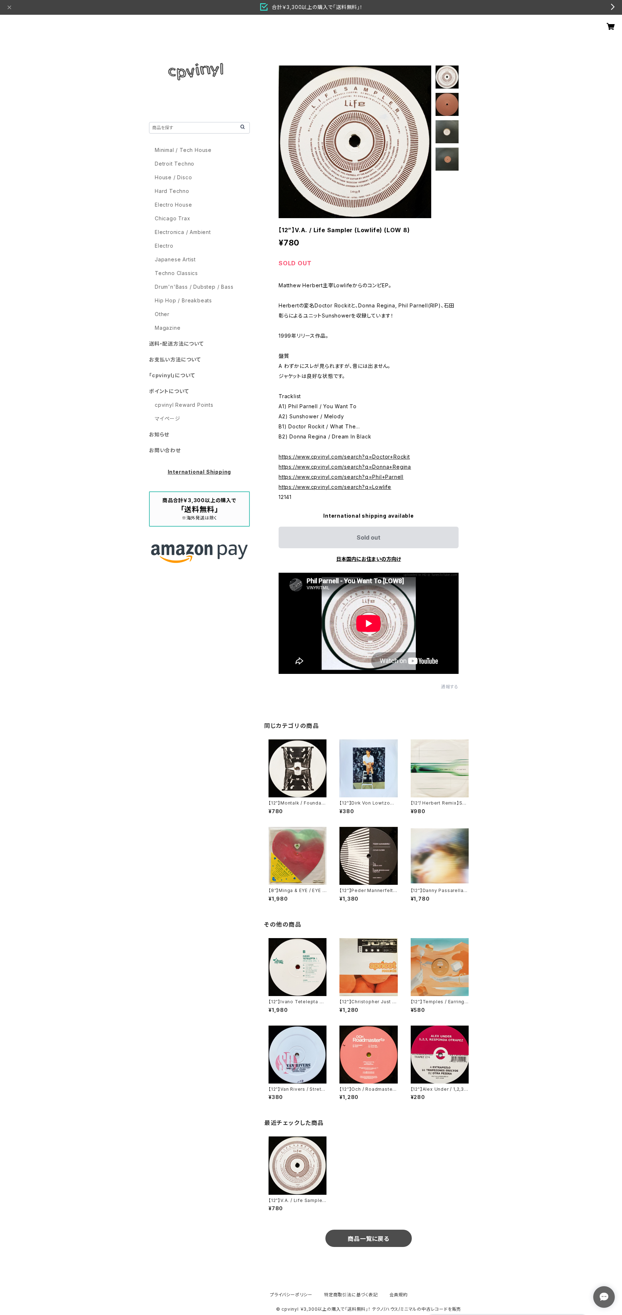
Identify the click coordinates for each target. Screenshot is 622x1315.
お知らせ (159, 434)
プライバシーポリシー (291, 1294)
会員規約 (398, 1294)
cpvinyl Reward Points (184, 405)
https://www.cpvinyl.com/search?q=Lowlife (335, 487)
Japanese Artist (175, 259)
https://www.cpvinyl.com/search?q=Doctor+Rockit (344, 457)
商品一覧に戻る (368, 1238)
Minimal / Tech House (183, 150)
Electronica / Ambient (183, 232)
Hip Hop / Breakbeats (183, 300)
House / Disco (173, 177)
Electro (164, 246)
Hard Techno (172, 191)
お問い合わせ (165, 450)
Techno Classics (176, 273)
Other (162, 314)
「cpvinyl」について (172, 375)
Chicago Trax (172, 218)
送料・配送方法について (176, 344)
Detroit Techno (174, 164)
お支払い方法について (175, 359)
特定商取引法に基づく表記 (351, 1294)
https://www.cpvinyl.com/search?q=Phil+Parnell (341, 477)
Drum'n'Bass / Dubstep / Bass (194, 287)
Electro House (173, 205)
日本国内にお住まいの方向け (368, 559)
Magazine (167, 328)
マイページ (167, 418)
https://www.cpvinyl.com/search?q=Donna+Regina (345, 467)
